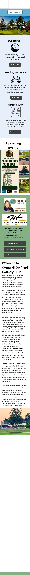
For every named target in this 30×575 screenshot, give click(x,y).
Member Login (15, 132)
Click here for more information (14, 237)
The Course (15, 64)
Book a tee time (15, 12)
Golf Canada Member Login (15, 249)
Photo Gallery (16, 98)
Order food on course (15, 255)
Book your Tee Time (15, 243)
